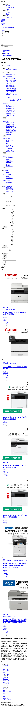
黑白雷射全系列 (10, 122)
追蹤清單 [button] (5, 27)
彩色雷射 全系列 (10, 151)
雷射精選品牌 (6, 180)
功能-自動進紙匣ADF (11, 91)
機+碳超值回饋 (9, 140)
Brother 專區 (6, 121)
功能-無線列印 (9, 83)
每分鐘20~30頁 (9, 189)
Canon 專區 (6, 156)
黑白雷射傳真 (9, 166)
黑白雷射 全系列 (10, 150)
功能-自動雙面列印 (10, 81)
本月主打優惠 (6, 97)
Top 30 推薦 (8, 65)
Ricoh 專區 (5, 170)
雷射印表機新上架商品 (11, 74)
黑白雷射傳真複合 (10, 110)
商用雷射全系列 (10, 129)
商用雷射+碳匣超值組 (11, 131)
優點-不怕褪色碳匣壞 (11, 80)
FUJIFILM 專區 (6, 138)
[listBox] (14, 267)
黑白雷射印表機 (10, 106)
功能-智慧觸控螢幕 (10, 86)
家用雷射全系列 (10, 126)
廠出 (7, 116)
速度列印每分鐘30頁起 (11, 95)
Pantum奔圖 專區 (7, 174)
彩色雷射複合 (9, 161)
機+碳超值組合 (9, 157)
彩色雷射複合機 (10, 115)
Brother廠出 (8, 134)
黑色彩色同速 (9, 188)
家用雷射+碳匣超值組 (11, 127)
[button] (14, 9)
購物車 (2, 21)
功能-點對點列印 (10, 85)
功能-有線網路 (9, 93)
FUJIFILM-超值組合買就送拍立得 (14, 99)
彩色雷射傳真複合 (10, 113)
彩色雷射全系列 (10, 111)
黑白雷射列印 (9, 178)
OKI (7, 183)
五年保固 (8, 143)
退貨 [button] (9, 27)
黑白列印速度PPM (7, 186)
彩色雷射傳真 (9, 162)
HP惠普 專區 (6, 103)
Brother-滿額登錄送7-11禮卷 (12, 101)
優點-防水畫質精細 (10, 78)
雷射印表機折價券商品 (11, 69)
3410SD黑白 (9, 148)
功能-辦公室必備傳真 (11, 90)
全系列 (7, 105)
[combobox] (14, 46)
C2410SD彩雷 (9, 145)
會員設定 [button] (12, 27)
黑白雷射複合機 (10, 108)
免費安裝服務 (9, 132)
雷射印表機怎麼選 (7, 77)
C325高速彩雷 (9, 146)
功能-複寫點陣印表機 (11, 88)
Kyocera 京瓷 (9, 182)
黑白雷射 (8, 164)
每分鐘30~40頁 (9, 191)
